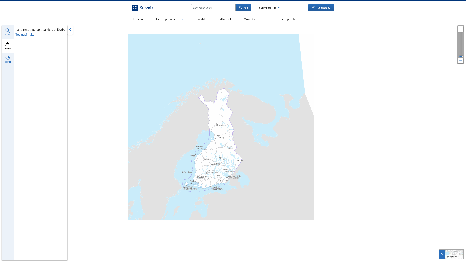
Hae (246, 8)
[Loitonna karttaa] (460, 60)
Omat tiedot (252, 19)
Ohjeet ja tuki (286, 19)
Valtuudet (224, 19)
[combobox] (213, 7)
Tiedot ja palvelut (168, 19)
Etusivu (138, 19)
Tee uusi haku (25, 34)
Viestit (201, 19)
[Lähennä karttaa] (460, 29)
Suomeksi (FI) (267, 8)
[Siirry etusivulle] (146, 8)
